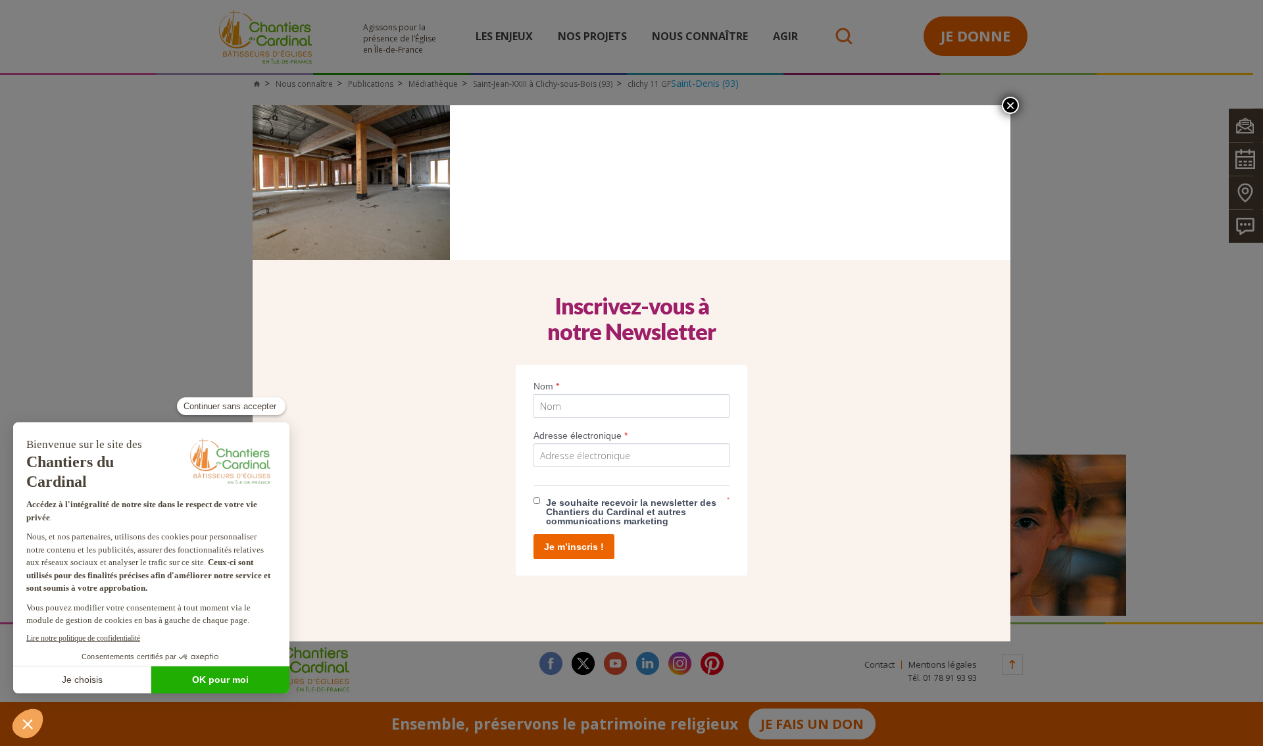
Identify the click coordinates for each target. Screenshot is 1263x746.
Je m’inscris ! (574, 546)
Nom (546, 386)
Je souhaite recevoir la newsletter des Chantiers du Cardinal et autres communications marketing (631, 512)
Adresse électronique (580, 435)
